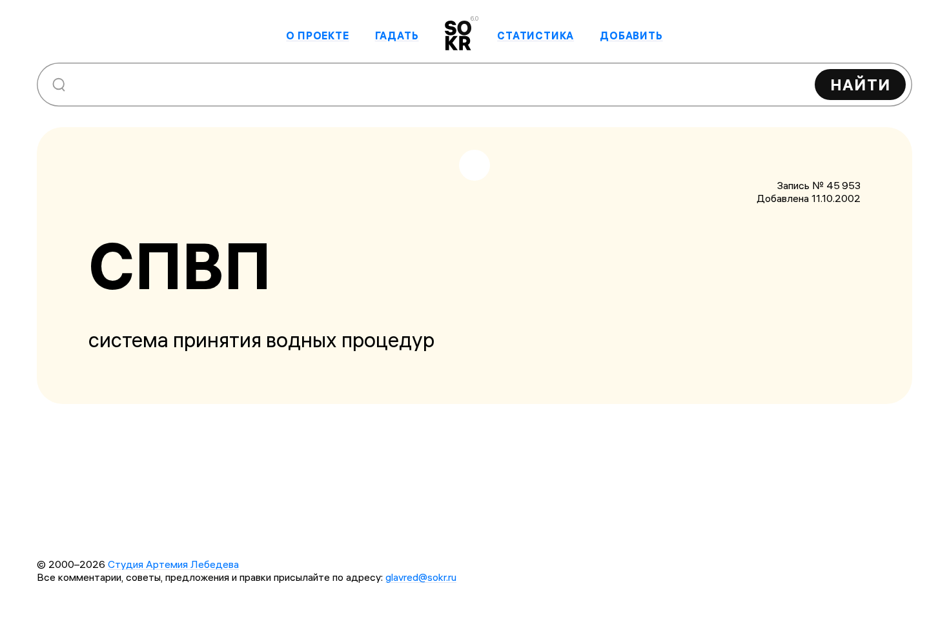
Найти (860, 84)
